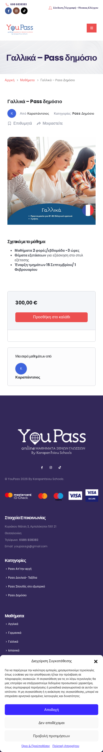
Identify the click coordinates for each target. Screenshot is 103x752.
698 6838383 (18, 4)
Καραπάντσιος (38, 113)
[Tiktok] (24, 10)
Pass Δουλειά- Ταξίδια (22, 578)
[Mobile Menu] (92, 28)
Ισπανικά (13, 650)
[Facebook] (8, 10)
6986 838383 (28, 540)
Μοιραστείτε (53, 123)
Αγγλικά (13, 624)
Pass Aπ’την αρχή (20, 569)
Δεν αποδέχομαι (51, 722)
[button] (95, 661)
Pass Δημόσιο (83, 113)
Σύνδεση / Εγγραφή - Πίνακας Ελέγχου (75, 8)
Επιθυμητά (22, 123)
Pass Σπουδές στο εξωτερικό (26, 586)
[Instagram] (16, 10)
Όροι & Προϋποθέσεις (36, 746)
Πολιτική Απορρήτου (65, 746)
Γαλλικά (13, 642)
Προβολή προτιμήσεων (51, 735)
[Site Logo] (19, 28)
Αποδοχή (51, 709)
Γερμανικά (14, 633)
